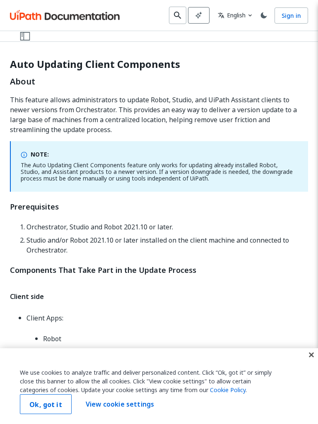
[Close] (311, 354)
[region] (159, 386)
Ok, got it (45, 405)
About (22, 81)
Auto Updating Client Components (95, 64)
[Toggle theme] (264, 15)
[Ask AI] (199, 15)
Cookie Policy (228, 389)
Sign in (291, 15)
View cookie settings (120, 404)
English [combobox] (232, 15)
